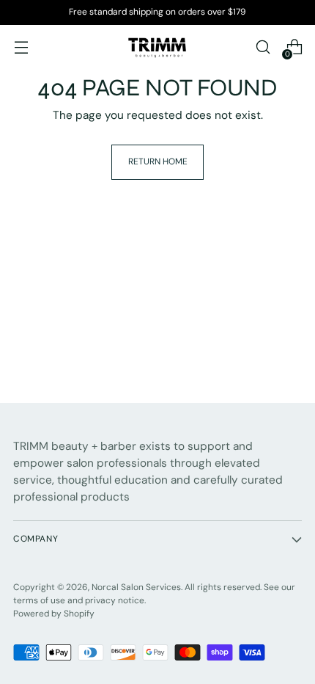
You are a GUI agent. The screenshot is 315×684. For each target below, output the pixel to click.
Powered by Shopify (53, 613)
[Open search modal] (263, 47)
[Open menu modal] (21, 47)
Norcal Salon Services (136, 587)
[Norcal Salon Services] (157, 47)
